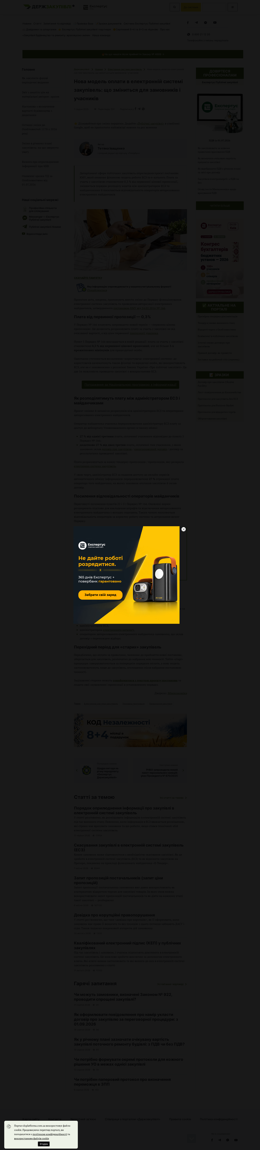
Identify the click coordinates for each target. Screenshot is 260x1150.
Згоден (43, 1143)
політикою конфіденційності (50, 1134)
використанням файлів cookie (31, 1138)
